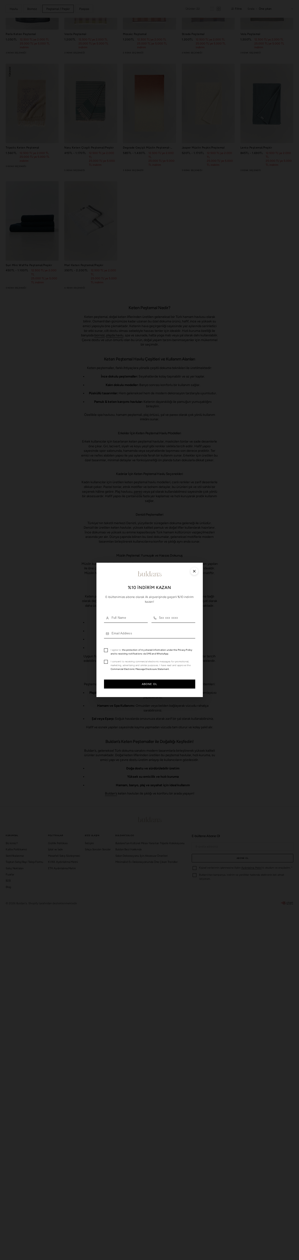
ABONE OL (149, 684)
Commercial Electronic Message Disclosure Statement (140, 669)
